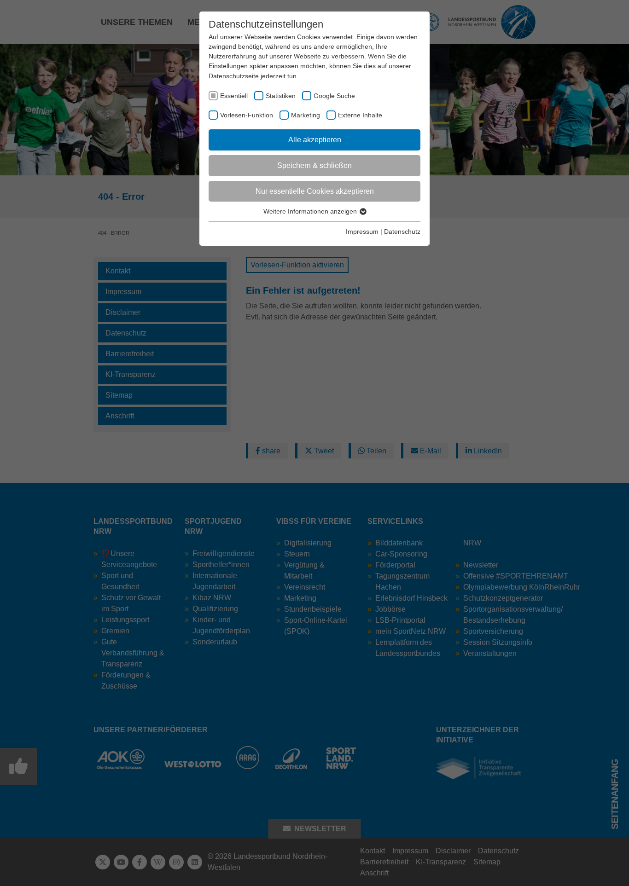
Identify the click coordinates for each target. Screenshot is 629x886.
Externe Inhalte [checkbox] (360, 115)
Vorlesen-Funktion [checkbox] (246, 115)
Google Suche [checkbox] (334, 95)
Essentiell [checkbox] (234, 95)
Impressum (362, 231)
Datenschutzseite (234, 76)
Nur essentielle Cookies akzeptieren (315, 191)
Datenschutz (402, 231)
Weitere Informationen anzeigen (311, 211)
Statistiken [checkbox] (281, 95)
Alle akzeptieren (314, 140)
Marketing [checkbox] (305, 115)
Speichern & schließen (314, 165)
